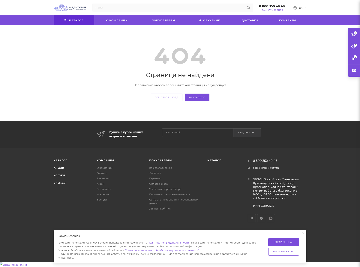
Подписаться (247, 132)
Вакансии (103, 178)
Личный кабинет (160, 208)
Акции (59, 167)
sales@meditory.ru (266, 167)
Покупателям (160, 160)
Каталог (60, 160)
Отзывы (101, 173)
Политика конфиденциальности (169, 194)
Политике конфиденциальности (168, 242)
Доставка (155, 173)
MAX (271, 218)
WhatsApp (261, 218)
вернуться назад (166, 97)
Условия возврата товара (165, 189)
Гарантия (155, 178)
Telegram (252, 218)
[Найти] (248, 7)
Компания (105, 160)
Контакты (103, 194)
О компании (104, 167)
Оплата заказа (158, 183)
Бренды (60, 182)
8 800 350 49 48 (272, 6)
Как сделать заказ (160, 167)
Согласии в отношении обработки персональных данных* (162, 250)
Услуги (59, 175)
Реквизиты (104, 189)
